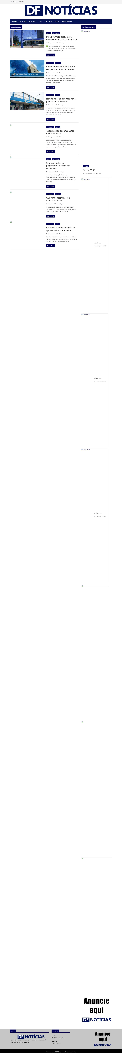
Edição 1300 (98, 378)
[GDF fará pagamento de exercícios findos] (27, 200)
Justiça (41, 21)
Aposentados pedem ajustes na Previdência (60, 132)
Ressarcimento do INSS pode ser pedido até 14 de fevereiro (61, 68)
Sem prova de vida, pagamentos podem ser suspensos (58, 165)
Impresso (86, 166)
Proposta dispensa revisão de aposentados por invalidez (60, 229)
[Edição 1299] (87, 515)
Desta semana (56, 33)
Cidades (14, 21)
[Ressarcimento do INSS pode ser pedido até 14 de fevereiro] (27, 69)
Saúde (57, 21)
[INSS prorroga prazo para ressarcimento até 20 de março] (27, 39)
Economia (23, 21)
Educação (32, 21)
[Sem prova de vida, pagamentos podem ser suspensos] (27, 165)
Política (49, 21)
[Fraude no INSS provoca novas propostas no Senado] (27, 101)
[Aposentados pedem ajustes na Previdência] (27, 133)
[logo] (29, 1035)
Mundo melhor (67, 21)
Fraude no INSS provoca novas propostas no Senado (61, 100)
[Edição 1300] (87, 380)
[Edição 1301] (87, 245)
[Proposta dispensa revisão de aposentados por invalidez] (27, 230)
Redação (63, 43)
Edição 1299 (98, 513)
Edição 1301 (98, 243)
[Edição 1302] (96, 96)
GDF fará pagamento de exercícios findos (58, 199)
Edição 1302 (89, 170)
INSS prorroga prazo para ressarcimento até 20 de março (61, 38)
